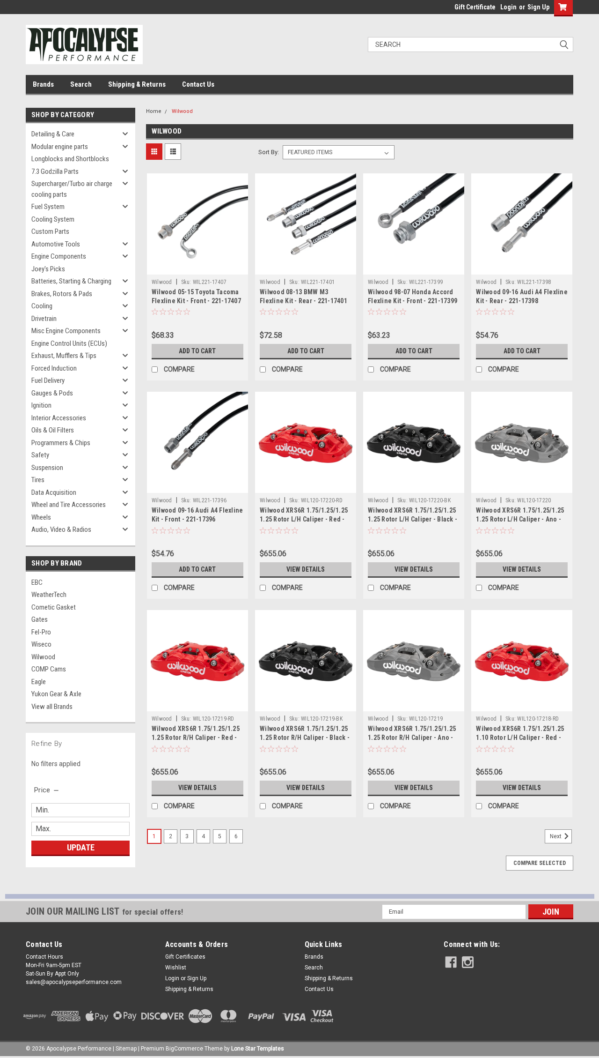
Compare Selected (539, 863)
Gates (39, 619)
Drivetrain (44, 318)
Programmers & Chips (60, 443)
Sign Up (538, 7)
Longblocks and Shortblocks (70, 159)
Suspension (47, 467)
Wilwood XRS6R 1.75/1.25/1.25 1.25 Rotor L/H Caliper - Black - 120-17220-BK (412, 519)
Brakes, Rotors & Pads (61, 294)
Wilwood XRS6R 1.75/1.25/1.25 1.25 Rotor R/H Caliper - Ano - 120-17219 (412, 737)
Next (556, 836)
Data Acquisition (53, 492)
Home (153, 111)
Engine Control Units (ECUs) (69, 343)
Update (81, 847)
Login (508, 7)
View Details (305, 569)
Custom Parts (50, 231)
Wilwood (43, 657)
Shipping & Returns (137, 84)
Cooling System (52, 219)
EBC (37, 582)
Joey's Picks (48, 269)
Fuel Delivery (48, 380)
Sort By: (268, 152)
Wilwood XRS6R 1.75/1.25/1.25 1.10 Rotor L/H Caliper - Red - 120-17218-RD (520, 737)
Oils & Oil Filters (52, 430)
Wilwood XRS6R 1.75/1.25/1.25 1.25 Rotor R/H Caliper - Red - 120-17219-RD (196, 737)
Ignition (41, 405)
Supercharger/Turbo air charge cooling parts (71, 189)
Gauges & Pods (52, 393)
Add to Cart (197, 351)
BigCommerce (184, 1048)
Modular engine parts (59, 146)
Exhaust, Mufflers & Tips (63, 355)
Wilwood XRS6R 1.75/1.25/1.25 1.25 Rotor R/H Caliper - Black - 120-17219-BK (305, 737)
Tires (37, 480)
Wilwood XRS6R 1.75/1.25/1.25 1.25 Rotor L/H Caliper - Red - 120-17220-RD (304, 519)
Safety (40, 455)
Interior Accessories (58, 418)
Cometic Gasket (53, 607)
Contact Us (198, 84)
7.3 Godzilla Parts (55, 171)
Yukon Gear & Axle (56, 694)
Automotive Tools (55, 244)
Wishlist (175, 967)
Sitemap (126, 1048)
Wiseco (41, 644)
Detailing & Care (52, 134)
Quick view (197, 267)
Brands (43, 84)
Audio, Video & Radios (61, 529)
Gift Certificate (475, 7)
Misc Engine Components (66, 331)
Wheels (41, 517)
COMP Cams (48, 669)
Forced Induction (54, 368)
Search (81, 84)
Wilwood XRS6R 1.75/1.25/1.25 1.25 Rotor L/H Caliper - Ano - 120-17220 (520, 519)
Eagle (38, 682)
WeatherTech (48, 594)
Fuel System (48, 206)
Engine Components (58, 256)
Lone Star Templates (257, 1048)
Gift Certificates (185, 957)
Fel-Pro (41, 632)
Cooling (41, 306)
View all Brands (52, 706)
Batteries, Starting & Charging (71, 281)
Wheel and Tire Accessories (68, 504)
